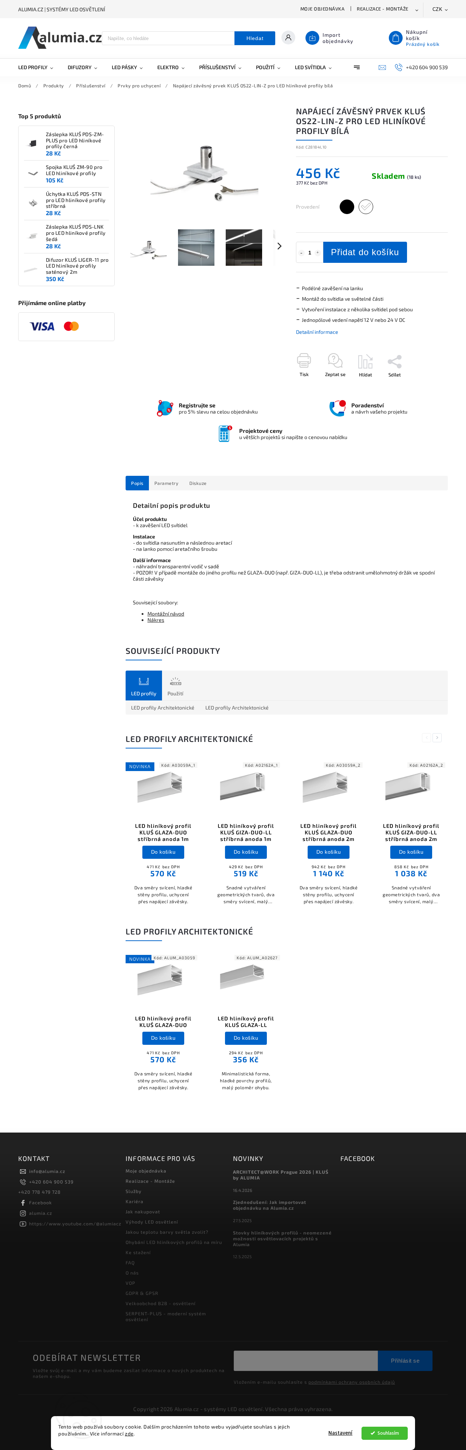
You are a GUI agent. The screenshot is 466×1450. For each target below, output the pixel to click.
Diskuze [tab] (198, 483)
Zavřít (425, 387)
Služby (134, 1191)
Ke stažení (138, 1252)
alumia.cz (40, 1213)
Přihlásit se (405, 1361)
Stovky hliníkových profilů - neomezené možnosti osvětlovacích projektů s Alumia (282, 1238)
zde (129, 1434)
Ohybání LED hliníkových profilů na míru (174, 1242)
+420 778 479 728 (39, 1192)
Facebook (40, 1202)
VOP (130, 1283)
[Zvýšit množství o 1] (318, 253)
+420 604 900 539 (51, 1182)
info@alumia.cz (47, 1171)
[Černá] (347, 207)
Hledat (255, 38)
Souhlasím (388, 1433)
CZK (438, 9)
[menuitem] (39, 67)
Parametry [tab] (166, 483)
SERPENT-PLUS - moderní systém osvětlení (166, 1316)
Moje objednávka (322, 9)
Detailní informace (317, 332)
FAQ (130, 1262)
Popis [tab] (137, 483)
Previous (427, 737)
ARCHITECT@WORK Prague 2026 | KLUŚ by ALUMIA (280, 1175)
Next (438, 737)
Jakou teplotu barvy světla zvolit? (167, 1232)
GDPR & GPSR (142, 1293)
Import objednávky (338, 38)
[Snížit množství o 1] (301, 253)
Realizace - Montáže (382, 9)
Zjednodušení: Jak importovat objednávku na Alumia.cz (269, 1205)
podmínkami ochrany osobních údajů (351, 1382)
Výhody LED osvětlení (152, 1222)
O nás (132, 1273)
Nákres (155, 620)
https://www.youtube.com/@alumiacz (75, 1223)
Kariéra (134, 1201)
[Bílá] (366, 207)
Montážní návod (165, 614)
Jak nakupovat (143, 1211)
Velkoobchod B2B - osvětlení (161, 1303)
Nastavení (340, 1433)
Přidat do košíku (365, 252)
